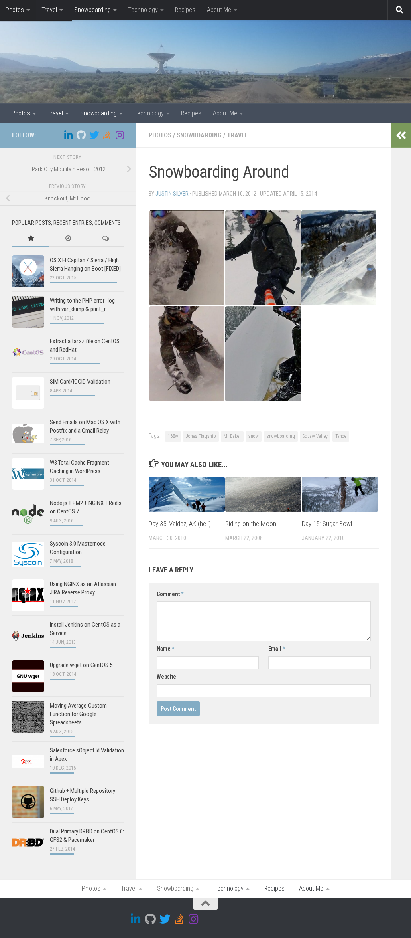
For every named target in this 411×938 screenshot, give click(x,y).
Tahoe (340, 436)
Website (166, 676)
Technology (143, 10)
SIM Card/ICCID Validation (80, 381)
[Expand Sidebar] (401, 135)
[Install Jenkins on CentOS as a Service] (28, 636)
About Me (219, 10)
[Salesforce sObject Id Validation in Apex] (28, 762)
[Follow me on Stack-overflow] (107, 135)
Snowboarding (92, 10)
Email (276, 648)
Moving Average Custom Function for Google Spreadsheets (78, 714)
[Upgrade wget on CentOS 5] (28, 676)
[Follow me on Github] (81, 135)
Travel (49, 10)
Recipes (185, 10)
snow (253, 436)
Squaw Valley (315, 436)
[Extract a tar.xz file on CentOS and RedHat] (28, 352)
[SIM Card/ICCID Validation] (28, 393)
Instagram (19, 48)
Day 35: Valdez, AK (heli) (180, 524)
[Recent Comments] (105, 238)
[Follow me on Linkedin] (68, 135)
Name (165, 648)
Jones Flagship (201, 436)
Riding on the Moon (250, 524)
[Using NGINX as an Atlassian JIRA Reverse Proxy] (28, 595)
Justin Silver (172, 193)
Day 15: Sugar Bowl (327, 524)
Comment (170, 594)
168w (173, 436)
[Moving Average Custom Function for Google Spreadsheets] (28, 717)
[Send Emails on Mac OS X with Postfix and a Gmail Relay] (28, 433)
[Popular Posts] (30, 238)
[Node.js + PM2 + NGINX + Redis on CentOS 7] (28, 514)
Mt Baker (232, 436)
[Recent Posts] (68, 238)
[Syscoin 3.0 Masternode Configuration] (28, 555)
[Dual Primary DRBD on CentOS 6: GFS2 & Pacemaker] (28, 843)
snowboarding (281, 436)
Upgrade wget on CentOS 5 (81, 665)
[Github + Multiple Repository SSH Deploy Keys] (28, 802)
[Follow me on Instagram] (119, 135)
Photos (15, 10)
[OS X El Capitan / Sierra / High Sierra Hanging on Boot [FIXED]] (28, 271)
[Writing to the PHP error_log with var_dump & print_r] (28, 312)
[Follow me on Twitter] (94, 135)
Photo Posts (22, 32)
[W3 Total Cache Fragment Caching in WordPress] (28, 474)
